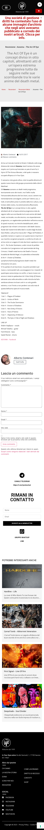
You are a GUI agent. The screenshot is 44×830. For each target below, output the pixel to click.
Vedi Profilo (20, 362)
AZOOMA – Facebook (8, 339)
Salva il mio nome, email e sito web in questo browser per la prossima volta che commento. (19, 438)
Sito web (4, 428)
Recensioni (12, 89)
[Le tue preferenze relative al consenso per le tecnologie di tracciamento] (40, 826)
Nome (4, 411)
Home (4, 89)
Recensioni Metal (24, 89)
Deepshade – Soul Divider (15, 711)
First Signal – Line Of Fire (15, 671)
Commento (6, 385)
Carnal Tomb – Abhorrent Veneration (20, 631)
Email (4, 419)
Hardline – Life (10, 591)
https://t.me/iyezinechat (22, 485)
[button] (6, 7)
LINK (22, 541)
